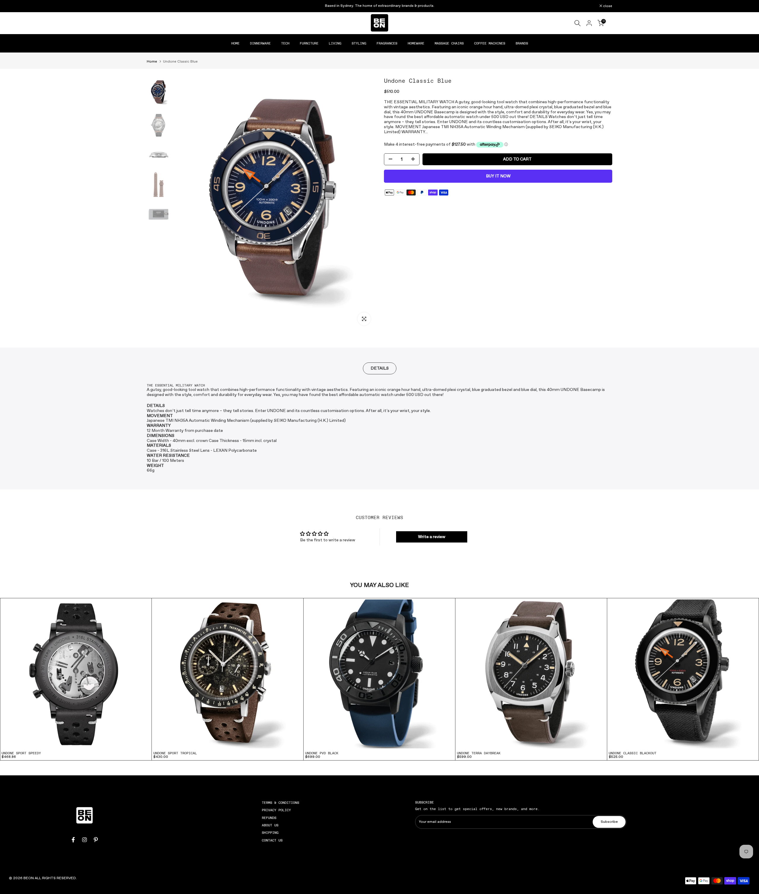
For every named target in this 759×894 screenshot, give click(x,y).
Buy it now (498, 176)
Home (152, 61)
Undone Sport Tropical (175, 753)
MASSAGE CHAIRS (449, 43)
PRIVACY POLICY (276, 810)
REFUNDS (269, 817)
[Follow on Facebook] (73, 839)
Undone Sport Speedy (21, 753)
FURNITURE (309, 43)
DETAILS (380, 368)
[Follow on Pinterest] (95, 839)
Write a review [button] (431, 537)
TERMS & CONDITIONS (280, 802)
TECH (285, 43)
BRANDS (522, 43)
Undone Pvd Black (321, 753)
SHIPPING (270, 832)
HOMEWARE (416, 43)
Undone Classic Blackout (632, 753)
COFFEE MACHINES (489, 43)
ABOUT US (270, 825)
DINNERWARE (260, 43)
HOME (235, 43)
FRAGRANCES (387, 43)
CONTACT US (272, 840)
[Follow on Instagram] (84, 839)
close (154, 6)
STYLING (359, 43)
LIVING (335, 43)
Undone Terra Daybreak (478, 753)
